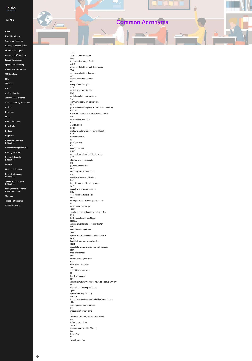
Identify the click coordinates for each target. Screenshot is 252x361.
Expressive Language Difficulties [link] (14, 141)
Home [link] (7, 32)
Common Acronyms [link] (14, 51)
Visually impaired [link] (12, 206)
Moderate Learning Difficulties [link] (13, 158)
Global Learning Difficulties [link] (16, 148)
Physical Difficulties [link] (13, 169)
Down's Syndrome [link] (12, 122)
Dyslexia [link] (8, 131)
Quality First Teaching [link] (14, 65)
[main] (142, 22)
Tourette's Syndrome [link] (14, 201)
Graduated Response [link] (14, 41)
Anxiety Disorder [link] (12, 93)
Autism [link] (8, 107)
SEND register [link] (11, 74)
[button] (37, 356)
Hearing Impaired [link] (12, 153)
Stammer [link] (9, 196)
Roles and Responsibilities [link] (16, 46)
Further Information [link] (13, 60)
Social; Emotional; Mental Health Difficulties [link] (16, 190)
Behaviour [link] (9, 112)
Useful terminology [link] (13, 36)
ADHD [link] (7, 88)
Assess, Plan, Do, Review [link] (15, 69)
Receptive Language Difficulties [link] (13, 175)
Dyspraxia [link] (9, 136)
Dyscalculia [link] (10, 126)
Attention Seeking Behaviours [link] (17, 103)
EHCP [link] (7, 79)
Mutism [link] (8, 165)
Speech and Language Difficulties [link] (14, 182)
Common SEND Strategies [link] (16, 55)
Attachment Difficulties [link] (15, 98)
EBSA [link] (7, 117)
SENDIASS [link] (9, 84)
